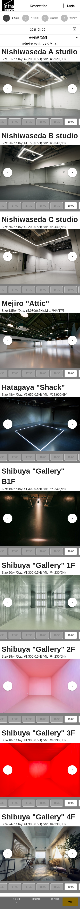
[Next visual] (72, 88)
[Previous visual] (7, 88)
